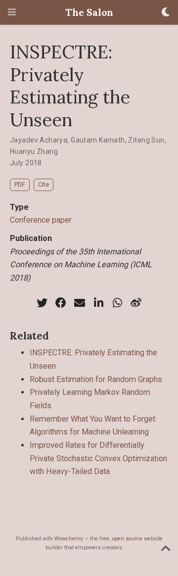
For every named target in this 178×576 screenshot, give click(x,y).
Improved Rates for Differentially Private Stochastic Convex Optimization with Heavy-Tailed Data (98, 458)
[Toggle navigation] (12, 12)
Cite (43, 184)
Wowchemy (68, 538)
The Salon (89, 12)
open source (127, 538)
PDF (19, 184)
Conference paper (41, 220)
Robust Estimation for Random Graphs (96, 379)
